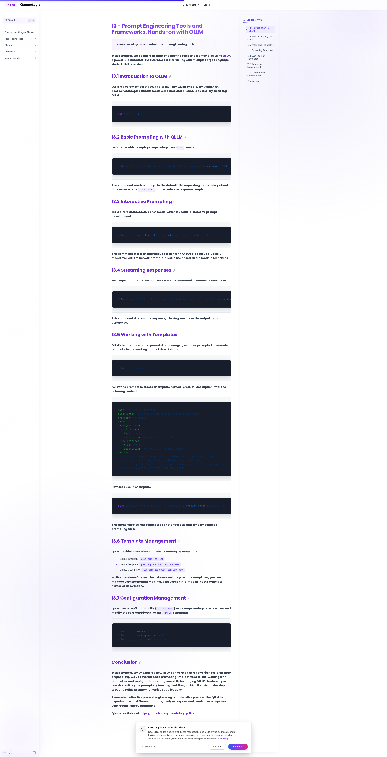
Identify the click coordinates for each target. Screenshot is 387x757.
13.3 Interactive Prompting (142, 201)
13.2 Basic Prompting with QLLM (147, 137)
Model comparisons (14, 38)
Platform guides (12, 45)
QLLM (226, 56)
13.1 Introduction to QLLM (139, 76)
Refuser (217, 746)
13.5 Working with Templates (144, 334)
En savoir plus (224, 738)
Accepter (238, 746)
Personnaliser (149, 746)
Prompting (10, 51)
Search (21, 20)
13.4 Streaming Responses (141, 270)
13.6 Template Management (144, 541)
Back (12, 4)
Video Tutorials (12, 58)
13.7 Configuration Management (149, 598)
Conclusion (125, 662)
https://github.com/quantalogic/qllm (167, 713)
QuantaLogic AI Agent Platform (20, 32)
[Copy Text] (227, 104)
